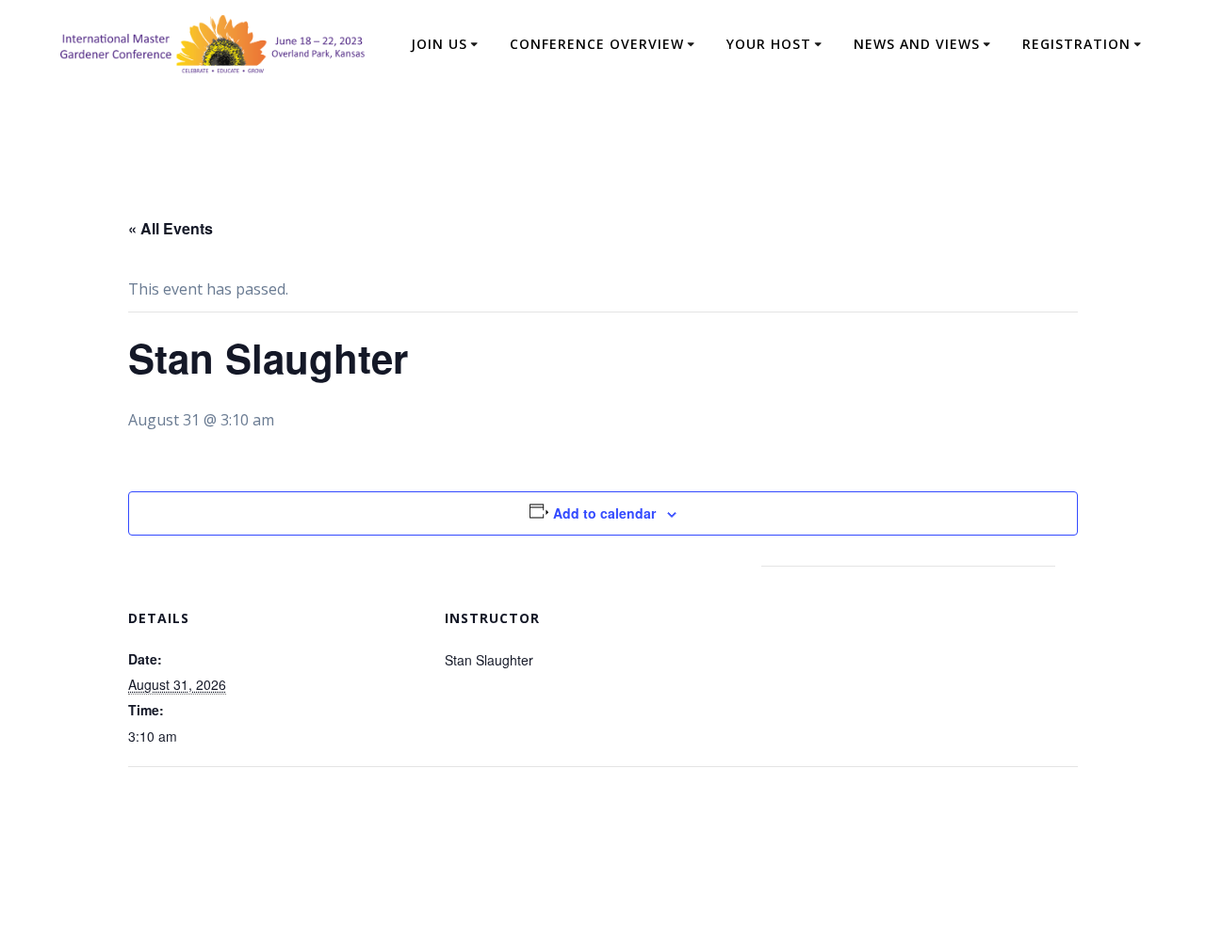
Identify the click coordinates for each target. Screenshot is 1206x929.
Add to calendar (604, 513)
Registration (1076, 44)
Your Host (768, 44)
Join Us (439, 44)
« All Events (170, 228)
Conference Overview (597, 44)
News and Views (917, 44)
